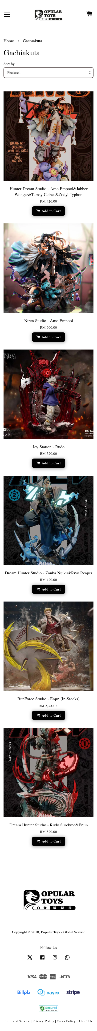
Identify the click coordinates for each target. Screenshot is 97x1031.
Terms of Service (17, 1021)
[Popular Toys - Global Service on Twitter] (30, 959)
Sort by (9, 63)
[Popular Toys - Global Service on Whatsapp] (67, 959)
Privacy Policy (43, 1021)
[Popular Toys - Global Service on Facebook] (42, 959)
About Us (85, 1021)
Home (9, 40)
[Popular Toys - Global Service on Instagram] (55, 959)
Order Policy (66, 1021)
